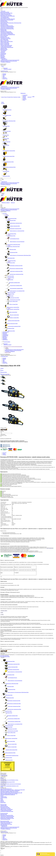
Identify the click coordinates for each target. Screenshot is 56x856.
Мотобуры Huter (3, 804)
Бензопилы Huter (10, 295)
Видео (1, 798)
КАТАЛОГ (7, 215)
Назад (7, 214)
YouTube (4, 74)
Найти (2, 848)
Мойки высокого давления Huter (13, 309)
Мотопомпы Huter (3, 825)
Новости (2, 800)
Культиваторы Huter (4, 813)
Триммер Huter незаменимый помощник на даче (9, 785)
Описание (4, 452)
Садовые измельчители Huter (5, 810)
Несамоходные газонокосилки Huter (7, 818)
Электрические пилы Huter (5, 808)
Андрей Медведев (3, 775)
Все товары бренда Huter (5, 656)
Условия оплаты (3, 796)
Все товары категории (4, 655)
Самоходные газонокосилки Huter (6, 817)
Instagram (4, 73)
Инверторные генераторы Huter (6, 822)
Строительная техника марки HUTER (7, 781)
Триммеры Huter (10, 279)
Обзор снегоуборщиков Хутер (6, 788)
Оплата (4, 453)
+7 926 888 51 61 (5, 89)
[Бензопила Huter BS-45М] (12, 398)
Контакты (2, 801)
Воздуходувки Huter (4, 806)
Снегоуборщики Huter (11, 235)
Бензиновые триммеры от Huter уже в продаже (9, 791)
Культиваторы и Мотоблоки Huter (13, 246)
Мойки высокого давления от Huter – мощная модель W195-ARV (12, 789)
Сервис (1, 799)
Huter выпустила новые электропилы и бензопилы (9, 790)
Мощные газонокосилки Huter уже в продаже (8, 793)
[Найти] (1, 10)
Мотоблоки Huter (3, 814)
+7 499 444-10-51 (4, 59)
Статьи (1, 786)
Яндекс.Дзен (5, 78)
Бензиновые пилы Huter (4, 807)
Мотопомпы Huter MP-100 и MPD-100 (7, 794)
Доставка (4, 454)
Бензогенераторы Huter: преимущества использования (10, 783)
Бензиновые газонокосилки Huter (6, 815)
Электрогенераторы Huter (5, 819)
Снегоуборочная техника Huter (6, 824)
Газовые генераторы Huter (5, 823)
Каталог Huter (3, 802)
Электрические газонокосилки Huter (7, 816)
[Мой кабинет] (0, 203)
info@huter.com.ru (4, 70)
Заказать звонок (8, 352)
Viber (4, 75)
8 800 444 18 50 (8, 61)
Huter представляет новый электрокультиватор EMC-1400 (11, 792)
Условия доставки (3, 797)
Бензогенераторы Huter (11, 220)
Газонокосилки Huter (11, 262)
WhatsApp (4, 77)
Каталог (1, 795)
